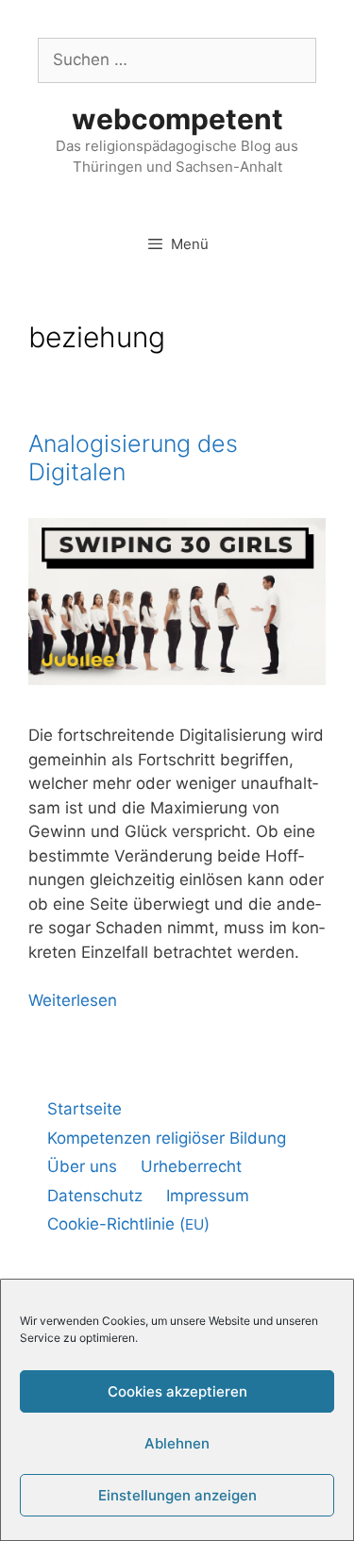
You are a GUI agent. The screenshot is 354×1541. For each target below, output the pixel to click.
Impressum (207, 1195)
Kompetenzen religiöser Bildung (166, 1138)
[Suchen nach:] (177, 59)
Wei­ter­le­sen (72, 1000)
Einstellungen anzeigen (177, 1495)
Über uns (82, 1166)
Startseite (84, 1108)
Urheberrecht (191, 1166)
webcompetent (177, 119)
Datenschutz (95, 1195)
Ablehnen (177, 1443)
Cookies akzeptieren (177, 1391)
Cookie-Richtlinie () (128, 1223)
